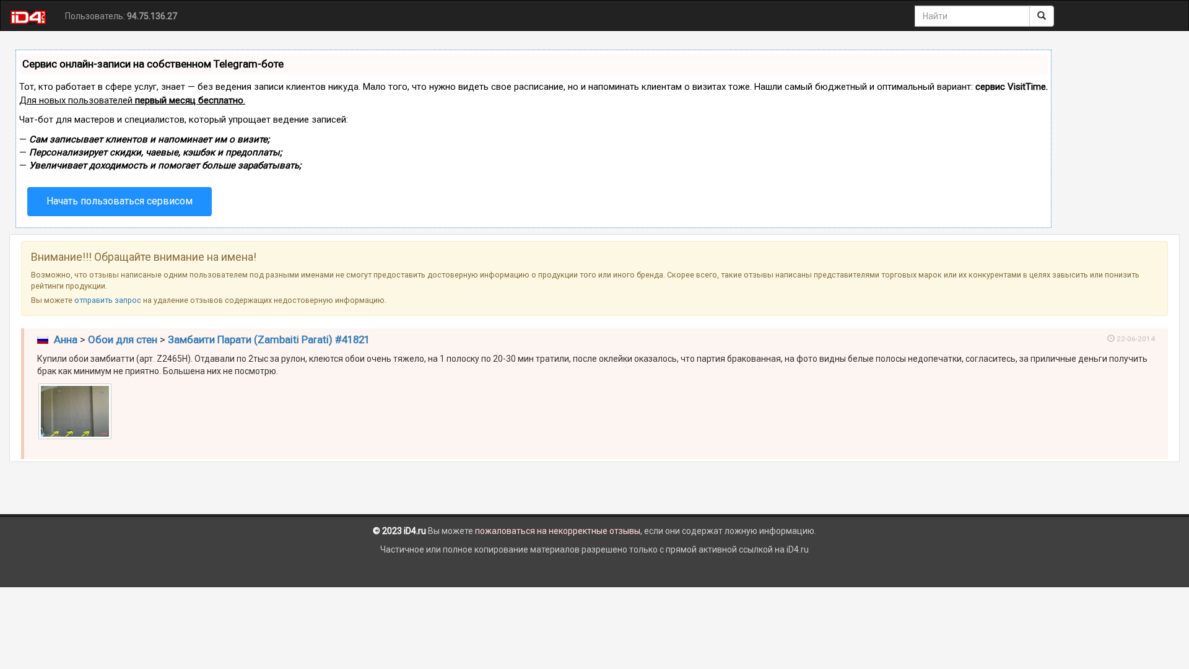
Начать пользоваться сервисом (119, 201)
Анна (65, 339)
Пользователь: (121, 16)
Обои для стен (122, 339)
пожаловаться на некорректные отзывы (557, 531)
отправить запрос (107, 300)
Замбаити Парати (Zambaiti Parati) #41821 (269, 339)
